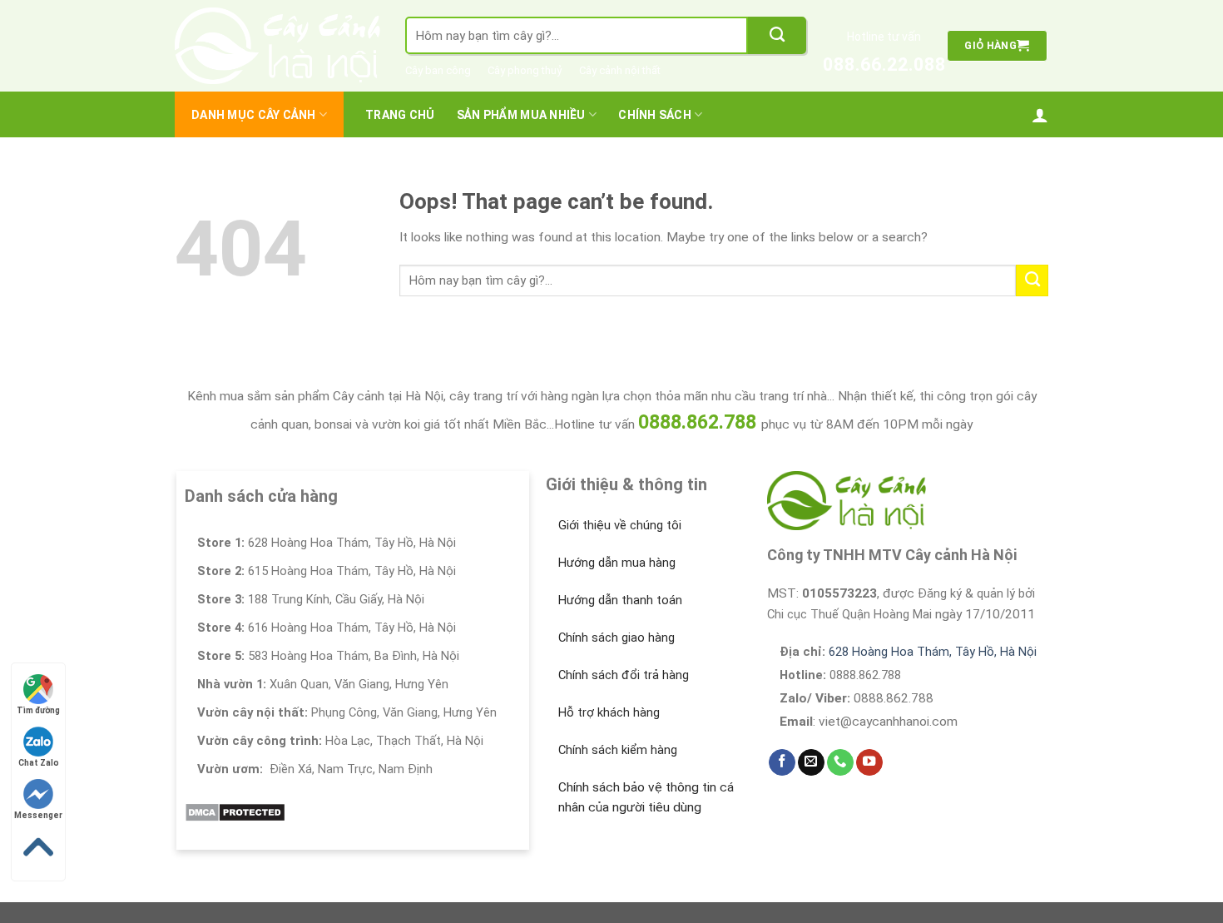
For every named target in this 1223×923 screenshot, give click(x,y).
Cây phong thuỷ (525, 70)
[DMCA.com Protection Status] (235, 811)
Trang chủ (400, 115)
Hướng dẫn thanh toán (620, 600)
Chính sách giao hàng (616, 637)
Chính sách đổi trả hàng (623, 674)
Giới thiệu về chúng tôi (619, 525)
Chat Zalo (38, 762)
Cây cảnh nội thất (620, 70)
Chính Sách (654, 115)
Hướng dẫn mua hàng (617, 562)
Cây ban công (438, 70)
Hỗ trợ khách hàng (609, 712)
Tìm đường (38, 710)
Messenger (38, 815)
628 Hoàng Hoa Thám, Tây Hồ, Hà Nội (933, 651)
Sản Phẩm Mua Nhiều (521, 115)
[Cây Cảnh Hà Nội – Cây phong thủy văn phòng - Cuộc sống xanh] (277, 46)
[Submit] (777, 35)
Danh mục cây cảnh (253, 115)
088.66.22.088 (884, 64)
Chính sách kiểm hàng (617, 749)
